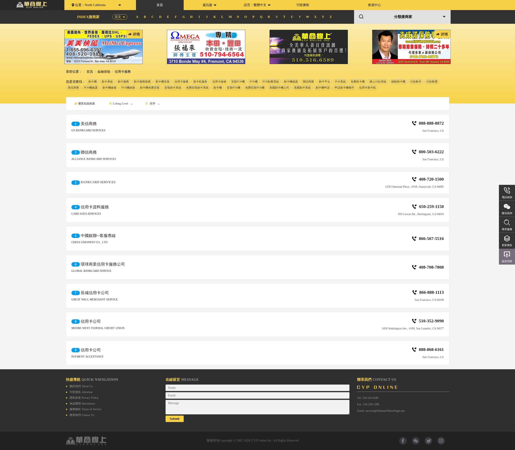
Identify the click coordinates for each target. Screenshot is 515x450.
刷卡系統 (107, 81)
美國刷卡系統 (302, 87)
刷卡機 (92, 81)
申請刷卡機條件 (344, 87)
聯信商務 (308, 81)
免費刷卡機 (358, 81)
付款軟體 (432, 81)
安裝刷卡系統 (172, 87)
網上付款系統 (378, 81)
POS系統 (340, 81)
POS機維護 (91, 87)
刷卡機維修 (109, 87)
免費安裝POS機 (255, 87)
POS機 (254, 81)
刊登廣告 (302, 5)
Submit (174, 418)
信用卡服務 (181, 81)
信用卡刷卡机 (367, 87)
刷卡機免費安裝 (150, 87)
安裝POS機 (238, 81)
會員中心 (374, 5)
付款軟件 (415, 81)
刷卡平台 (324, 81)
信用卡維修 (219, 81)
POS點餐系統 (271, 81)
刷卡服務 (123, 81)
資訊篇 (207, 5)
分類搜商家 (403, 17)
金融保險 (103, 71)
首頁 (160, 5)
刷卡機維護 (291, 81)
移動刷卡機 (398, 81)
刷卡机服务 (200, 81)
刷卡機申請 (323, 87)
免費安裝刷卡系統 (197, 87)
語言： (255, 5)
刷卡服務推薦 (142, 81)
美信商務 (73, 87)
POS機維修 (128, 87)
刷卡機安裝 (163, 81)
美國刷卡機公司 (279, 87)
